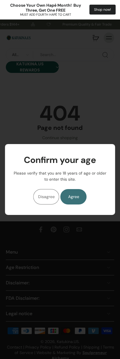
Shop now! (102, 9)
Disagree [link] (46, 196)
